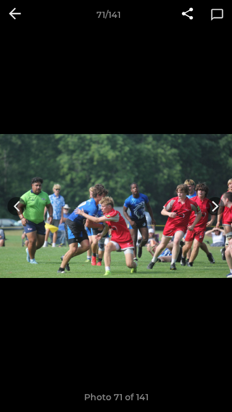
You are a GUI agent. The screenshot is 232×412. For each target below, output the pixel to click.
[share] (187, 14)
